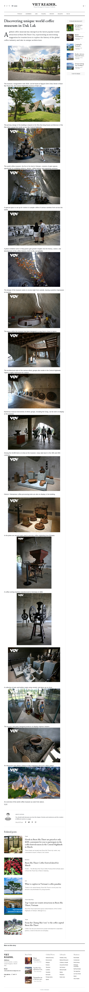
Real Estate (76, 957)
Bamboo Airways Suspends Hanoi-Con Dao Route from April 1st (79, 56)
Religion (48, 962)
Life (36, 14)
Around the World (64, 965)
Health (60, 14)
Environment (49, 960)
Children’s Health (64, 962)
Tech (68, 14)
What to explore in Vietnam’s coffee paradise (43, 884)
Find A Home (77, 962)
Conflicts (48, 969)
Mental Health (63, 969)
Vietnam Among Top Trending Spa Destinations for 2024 (80, 66)
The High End (77, 971)
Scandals (48, 972)
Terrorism (48, 967)
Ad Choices (62, 967)
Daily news (62, 977)
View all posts (19, 822)
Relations (62, 974)
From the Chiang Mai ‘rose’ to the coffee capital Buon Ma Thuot (44, 923)
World (19, 14)
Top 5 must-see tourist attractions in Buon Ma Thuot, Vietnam (44, 904)
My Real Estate (77, 969)
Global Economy (50, 957)
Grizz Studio (76, 978)
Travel (43, 14)
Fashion (48, 965)
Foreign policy (49, 977)
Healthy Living (63, 957)
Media (61, 972)
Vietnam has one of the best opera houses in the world (38, 979)
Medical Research (64, 960)
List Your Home (77, 973)
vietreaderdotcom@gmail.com (12, 970)
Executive (48, 974)
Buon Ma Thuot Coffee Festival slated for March (42, 864)
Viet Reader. (44, 4)
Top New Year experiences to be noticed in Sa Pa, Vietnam (38, 970)
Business (28, 14)
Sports (52, 14)
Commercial (76, 960)
